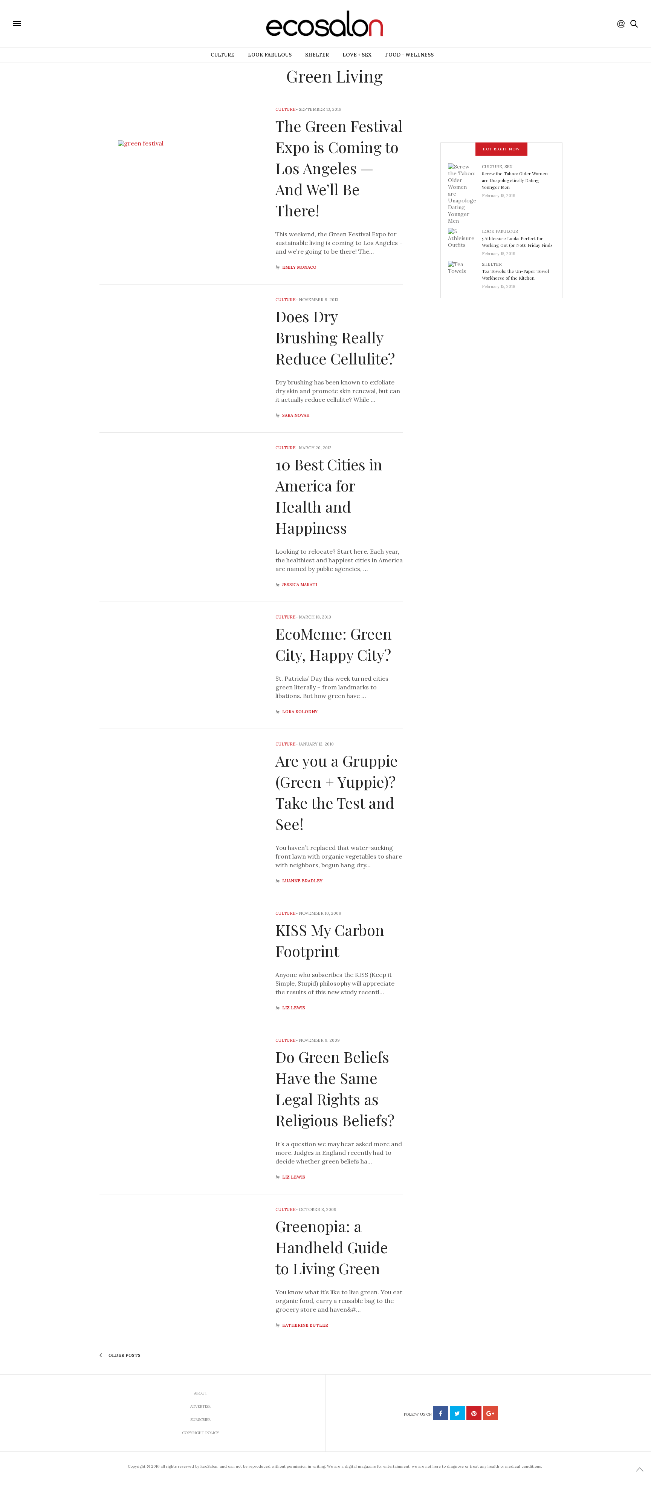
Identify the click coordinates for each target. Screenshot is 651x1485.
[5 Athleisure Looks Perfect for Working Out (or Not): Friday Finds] (465, 240)
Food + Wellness (409, 55)
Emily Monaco (299, 267)
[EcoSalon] (62, 23)
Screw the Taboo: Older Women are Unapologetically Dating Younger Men (515, 180)
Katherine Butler (305, 1325)
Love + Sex (356, 55)
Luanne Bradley (302, 880)
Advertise (200, 1406)
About (200, 1393)
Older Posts (124, 1355)
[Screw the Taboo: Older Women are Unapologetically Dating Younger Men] (465, 193)
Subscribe (200, 1419)
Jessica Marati (299, 584)
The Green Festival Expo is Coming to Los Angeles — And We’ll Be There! (339, 168)
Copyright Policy (200, 1432)
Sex (508, 166)
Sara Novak (295, 415)
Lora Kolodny (300, 711)
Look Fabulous (270, 55)
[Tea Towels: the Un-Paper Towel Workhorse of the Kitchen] (465, 272)
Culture (222, 55)
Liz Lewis (293, 1007)
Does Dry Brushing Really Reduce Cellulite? (335, 337)
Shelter (317, 55)
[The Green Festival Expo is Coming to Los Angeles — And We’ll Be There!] (182, 189)
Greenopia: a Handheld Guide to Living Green (331, 1247)
